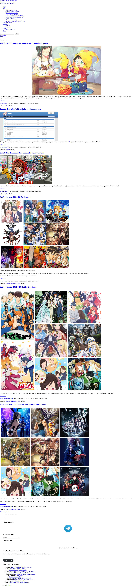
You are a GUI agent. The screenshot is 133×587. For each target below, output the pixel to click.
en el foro (69, 142)
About (4, 28)
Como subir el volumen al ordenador (15, 15)
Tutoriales (5, 8)
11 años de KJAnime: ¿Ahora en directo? (25, 571)
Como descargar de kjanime (13, 20)
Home (4, 6)
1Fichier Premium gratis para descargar (15, 21)
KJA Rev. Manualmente (12, 14)
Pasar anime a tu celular (12, 13)
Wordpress (8, 585)
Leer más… (3, 100)
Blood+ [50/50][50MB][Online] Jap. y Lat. (21, 567)
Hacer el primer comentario (6, 398)
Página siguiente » (4, 511)
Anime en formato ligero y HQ (7, 3)
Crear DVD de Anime (11, 10)
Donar (4, 31)
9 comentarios (3, 103)
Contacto (5, 24)
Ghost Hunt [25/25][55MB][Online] (17, 568)
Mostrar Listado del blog (68, 543)
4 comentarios (3, 147)
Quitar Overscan (10, 18)
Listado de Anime (7, 22)
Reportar (8, 26)
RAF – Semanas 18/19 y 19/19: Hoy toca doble (18, 287)
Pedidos (8, 25)
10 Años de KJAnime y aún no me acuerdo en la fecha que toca (24, 43)
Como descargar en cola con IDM (14, 17)
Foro (4, 7)
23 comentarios (3, 191)
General (8, 105)
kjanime (2, 2)
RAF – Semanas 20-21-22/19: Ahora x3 (15, 197)
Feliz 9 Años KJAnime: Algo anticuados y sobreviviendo (22, 153)
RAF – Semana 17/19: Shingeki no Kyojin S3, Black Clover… (24, 404)
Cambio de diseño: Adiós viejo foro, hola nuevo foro (20, 109)
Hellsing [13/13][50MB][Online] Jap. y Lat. (24, 579)
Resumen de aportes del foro (13, 283)
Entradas (2, 36)
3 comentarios (3, 281)
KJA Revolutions (10, 29)
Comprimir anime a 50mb (12, 11)
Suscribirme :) (8, 560)
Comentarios (3, 35)
